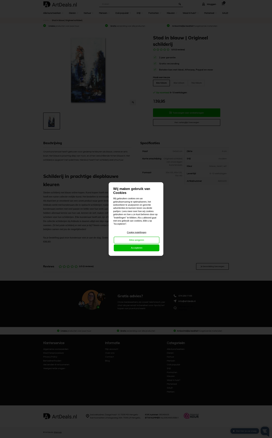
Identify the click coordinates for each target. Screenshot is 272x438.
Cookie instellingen (136, 232)
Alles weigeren (136, 240)
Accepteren (136, 247)
